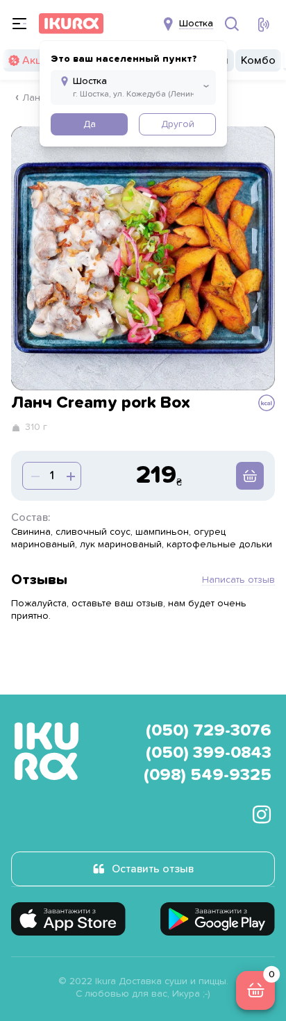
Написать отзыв (238, 580)
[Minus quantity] (69, 475)
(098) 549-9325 (207, 775)
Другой (177, 124)
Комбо (258, 60)
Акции (38, 60)
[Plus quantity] (34, 475)
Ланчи (36, 98)
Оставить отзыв (153, 868)
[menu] (19, 23)
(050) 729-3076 (208, 730)
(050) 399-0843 (208, 753)
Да (89, 124)
